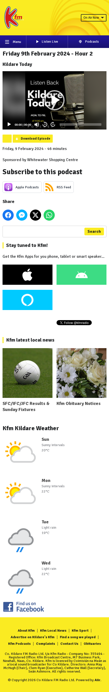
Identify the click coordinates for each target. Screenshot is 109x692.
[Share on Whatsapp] (49, 215)
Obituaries (92, 644)
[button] (54, 100)
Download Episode (35, 139)
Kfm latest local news (30, 340)
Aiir (97, 680)
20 (45, 124)
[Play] (9, 124)
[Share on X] (35, 215)
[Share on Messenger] (21, 215)
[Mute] (36, 124)
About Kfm (26, 630)
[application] (54, 100)
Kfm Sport (80, 630)
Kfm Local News (53, 630)
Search (94, 231)
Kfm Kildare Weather (31, 428)
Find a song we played (78, 637)
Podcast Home (7, 139)
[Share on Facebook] (8, 215)
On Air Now (91, 18)
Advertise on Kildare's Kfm (33, 637)
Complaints (45, 644)
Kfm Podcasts (19, 644)
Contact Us (69, 644)
